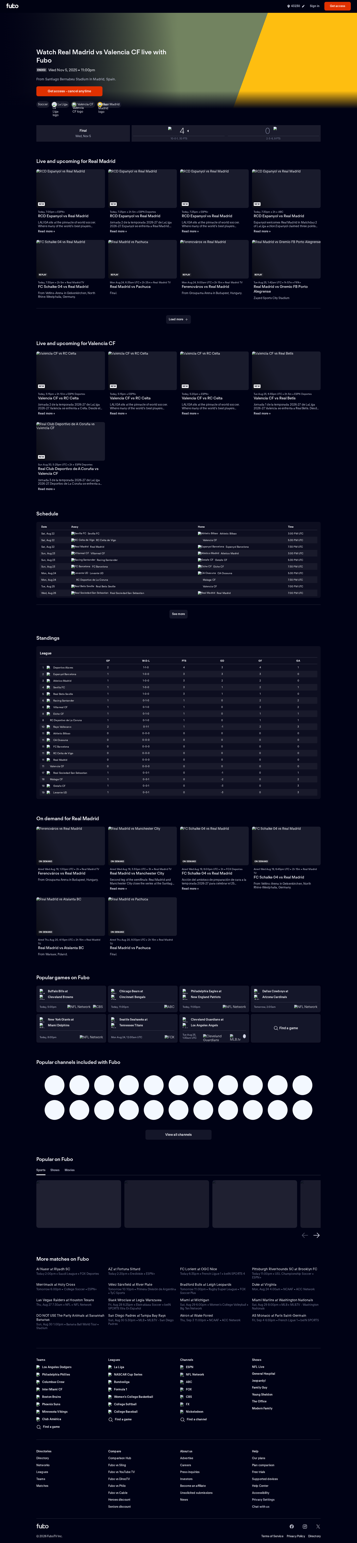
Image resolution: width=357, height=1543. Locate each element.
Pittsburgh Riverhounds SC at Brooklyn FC (284, 1269)
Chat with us (260, 1506)
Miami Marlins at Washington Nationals (282, 1300)
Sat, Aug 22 (48, 533)
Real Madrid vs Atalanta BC (61, 948)
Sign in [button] (314, 6)
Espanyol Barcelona (64, 674)
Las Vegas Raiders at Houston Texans (65, 1300)
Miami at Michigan (194, 1300)
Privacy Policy (296, 1536)
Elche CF (58, 713)
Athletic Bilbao (61, 733)
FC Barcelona (61, 746)
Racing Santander (63, 700)
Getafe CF (59, 785)
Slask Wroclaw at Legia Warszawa (135, 1300)
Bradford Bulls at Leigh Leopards (205, 1285)
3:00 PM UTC (295, 533)
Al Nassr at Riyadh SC (53, 1269)
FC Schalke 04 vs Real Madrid (63, 286)
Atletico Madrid (62, 680)
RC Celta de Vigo (63, 753)
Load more (176, 319)
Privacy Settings (263, 1499)
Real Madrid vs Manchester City (137, 873)
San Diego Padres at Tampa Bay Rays (137, 1315)
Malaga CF (56, 779)
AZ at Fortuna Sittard (124, 1269)
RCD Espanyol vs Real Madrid (63, 216)
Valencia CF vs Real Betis (275, 398)
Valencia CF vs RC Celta (58, 398)
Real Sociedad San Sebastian (70, 772)
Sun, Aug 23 (48, 553)
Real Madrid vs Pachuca (130, 286)
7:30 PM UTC (295, 546)
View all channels (178, 1135)
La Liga (63, 104)
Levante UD (60, 792)
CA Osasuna (60, 740)
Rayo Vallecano (62, 726)
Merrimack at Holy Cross (55, 1285)
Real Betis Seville (63, 694)
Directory (314, 1536)
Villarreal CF (60, 707)
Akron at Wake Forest (196, 1315)
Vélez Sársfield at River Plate (130, 1285)
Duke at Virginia (264, 1285)
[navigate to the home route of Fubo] (12, 6)
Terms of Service (272, 1536)
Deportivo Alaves (63, 667)
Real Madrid (111, 104)
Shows (55, 1170)
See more (178, 614)
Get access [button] (337, 6)
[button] (305, 1235)
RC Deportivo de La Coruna (66, 720)
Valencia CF (85, 104)
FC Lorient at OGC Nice (198, 1269)
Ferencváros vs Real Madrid (205, 286)
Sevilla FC (59, 687)
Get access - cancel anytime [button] (69, 91)
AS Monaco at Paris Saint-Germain (279, 1315)
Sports (40, 1170)
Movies (70, 1170)
